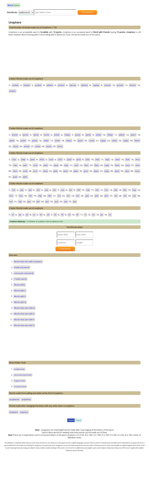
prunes (120, 85)
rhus (137, 159)
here (97, 165)
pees (76, 171)
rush (60, 159)
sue (46, 190)
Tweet (78, 420)
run (11, 201)
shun (42, 159)
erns (138, 165)
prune (15, 135)
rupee (103, 140)
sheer (46, 140)
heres (137, 140)
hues (45, 171)
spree (88, 135)
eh (77, 214)
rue (134, 195)
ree (125, 195)
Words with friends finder (23, 375)
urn (13, 190)
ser (70, 190)
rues (15, 165)
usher (114, 140)
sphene (84, 85)
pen (106, 195)
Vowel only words (21, 267)
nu (93, 214)
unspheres (26, 399)
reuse (15, 146)
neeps (67, 135)
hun (11, 195)
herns (60, 146)
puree (25, 135)
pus (29, 201)
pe (102, 214)
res (115, 195)
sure (128, 165)
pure (78, 159)
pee (87, 195)
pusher (38, 85)
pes (74, 201)
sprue (36, 135)
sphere (50, 85)
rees (97, 159)
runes (91, 140)
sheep (110, 135)
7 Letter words (20, 279)
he (55, 214)
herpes (27, 85)
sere (87, 159)
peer (56, 171)
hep (40, 195)
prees (98, 135)
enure (48, 146)
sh (62, 214)
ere (77, 195)
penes (34, 140)
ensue (26, 146)
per (38, 201)
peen (96, 171)
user (76, 165)
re (85, 214)
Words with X (20, 296)
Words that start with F (24, 319)
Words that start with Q (24, 308)
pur (47, 201)
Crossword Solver (20, 387)
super (125, 140)
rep (20, 201)
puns (32, 159)
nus (106, 190)
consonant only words (24, 273)
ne (69, 214)
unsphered (14, 399)
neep (106, 171)
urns (35, 171)
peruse (73, 85)
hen (49, 195)
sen (54, 190)
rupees (96, 85)
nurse (46, 135)
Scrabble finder (19, 369)
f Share (71, 420)
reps (107, 159)
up (20, 214)
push (69, 159)
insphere (24, 412)
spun (117, 171)
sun (62, 190)
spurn (80, 140)
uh (48, 214)
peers (133, 135)
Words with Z (20, 290)
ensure (133, 85)
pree (15, 177)
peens (121, 135)
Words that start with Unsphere (28, 261)
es (41, 214)
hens (117, 165)
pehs (25, 177)
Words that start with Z (24, 313)
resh (127, 159)
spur (127, 171)
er (13, 214)
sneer (57, 140)
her (30, 195)
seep (23, 159)
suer (66, 165)
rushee (15, 85)
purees (61, 85)
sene (117, 159)
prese (56, 135)
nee (115, 190)
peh (96, 195)
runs (14, 159)
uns (38, 190)
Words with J (19, 285)
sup (88, 190)
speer (11, 140)
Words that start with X (24, 325)
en (27, 214)
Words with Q (20, 302)
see (65, 201)
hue (21, 195)
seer (25, 165)
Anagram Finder (19, 381)
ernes (37, 146)
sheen (68, 140)
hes (124, 190)
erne (25, 171)
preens (12, 91)
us (34, 214)
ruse (51, 159)
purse (77, 135)
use (30, 190)
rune (35, 165)
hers (86, 165)
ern (68, 195)
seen (46, 165)
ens (97, 190)
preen (23, 140)
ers (59, 195)
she (78, 190)
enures (107, 85)
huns (137, 171)
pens (66, 171)
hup (134, 190)
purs (86, 171)
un (110, 214)
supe (107, 165)
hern (15, 171)
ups (21, 190)
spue (56, 165)
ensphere (13, 412)
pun (56, 201)
